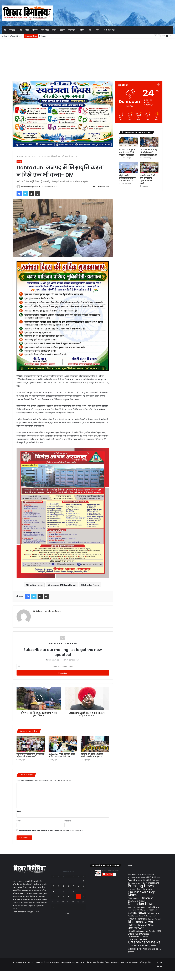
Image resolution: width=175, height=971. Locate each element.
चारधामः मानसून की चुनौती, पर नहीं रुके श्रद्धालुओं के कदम (127, 152)
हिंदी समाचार (131, 952)
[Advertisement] (87, 59)
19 (63, 897)
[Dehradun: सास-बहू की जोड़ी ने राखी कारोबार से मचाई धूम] (149, 142)
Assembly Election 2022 (139, 880)
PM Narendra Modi (150, 916)
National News (153, 913)
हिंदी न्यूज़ (158, 949)
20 (68, 897)
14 (73, 891)
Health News (153, 907)
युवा (90, 30)
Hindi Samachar (142, 910)
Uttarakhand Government (138, 937)
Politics (132, 918)
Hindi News (132, 910)
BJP (140, 883)
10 (53, 891)
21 (73, 897)
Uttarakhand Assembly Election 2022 (144, 931)
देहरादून (34, 156)
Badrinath (155, 880)
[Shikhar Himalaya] (27, 13)
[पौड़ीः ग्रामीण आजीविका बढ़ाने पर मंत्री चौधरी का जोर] (128, 167)
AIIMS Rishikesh (152, 877)
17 (53, 897)
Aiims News (140, 877)
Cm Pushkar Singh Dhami (142, 893)
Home (20, 156)
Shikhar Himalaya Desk (29, 187)
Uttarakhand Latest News (137, 939)
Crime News (132, 901)
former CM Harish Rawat (136, 907)
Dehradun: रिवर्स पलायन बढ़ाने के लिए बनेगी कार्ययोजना (62, 755)
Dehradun (141, 901)
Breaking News (35, 585)
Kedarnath (153, 910)
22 (78, 897)
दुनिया (27, 30)
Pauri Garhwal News (135, 916)
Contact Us (109, 30)
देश (21, 30)
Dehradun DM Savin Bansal (62, 585)
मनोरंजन (62, 30)
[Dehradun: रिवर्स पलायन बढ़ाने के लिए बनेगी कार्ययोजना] (63, 744)
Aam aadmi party (134, 874)
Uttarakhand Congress (138, 934)
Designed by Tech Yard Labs (72, 962)
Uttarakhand (136, 928)
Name (20, 811)
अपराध (54, 30)
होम (5, 30)
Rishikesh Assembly (155, 919)
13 (68, 891)
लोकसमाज (71, 30)
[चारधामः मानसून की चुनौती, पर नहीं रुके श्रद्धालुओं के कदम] (128, 142)
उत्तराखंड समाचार (137, 948)
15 (78, 891)
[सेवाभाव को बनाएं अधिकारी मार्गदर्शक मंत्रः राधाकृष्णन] (95, 744)
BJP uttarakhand (151, 883)
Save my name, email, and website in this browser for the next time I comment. (51, 830)
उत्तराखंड (12, 30)
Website (67, 821)
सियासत (35, 30)
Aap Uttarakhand (148, 874)
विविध (97, 30)
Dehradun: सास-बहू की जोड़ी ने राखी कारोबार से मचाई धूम (148, 152)
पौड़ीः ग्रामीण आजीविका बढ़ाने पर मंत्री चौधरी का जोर (55, 36)
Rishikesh (142, 918)
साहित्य (82, 30)
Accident (131, 877)
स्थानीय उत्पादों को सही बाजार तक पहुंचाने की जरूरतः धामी (30, 755)
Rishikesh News (140, 921)
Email (19, 821)
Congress (147, 898)
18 (58, 897)
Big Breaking (132, 883)
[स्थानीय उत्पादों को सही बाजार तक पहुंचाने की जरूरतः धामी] (31, 744)
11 (58, 891)
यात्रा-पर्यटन (45, 30)
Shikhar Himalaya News (141, 925)
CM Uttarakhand (134, 898)
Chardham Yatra (145, 889)
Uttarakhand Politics (139, 945)
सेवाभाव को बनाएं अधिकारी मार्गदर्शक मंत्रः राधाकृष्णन (92, 755)
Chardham (132, 889)
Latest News (137, 912)
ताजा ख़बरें (151, 949)
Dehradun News (90, 585)
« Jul (67, 913)
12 (63, 891)
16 (83, 891)
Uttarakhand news (144, 942)
